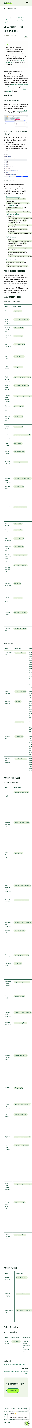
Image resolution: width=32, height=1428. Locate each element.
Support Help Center (9, 18)
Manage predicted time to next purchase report (16, 1372)
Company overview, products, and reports (14, 21)
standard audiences (17, 84)
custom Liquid (10, 87)
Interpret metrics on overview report (14, 1364)
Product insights (11, 237)
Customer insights (11, 205)
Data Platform (22, 18)
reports (26, 84)
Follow (25, 36)
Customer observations (13, 197)
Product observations (12, 214)
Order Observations (12, 260)
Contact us (12, 1390)
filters (24, 89)
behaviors (9, 91)
